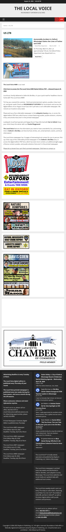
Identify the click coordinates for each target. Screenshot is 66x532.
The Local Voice (33, 8)
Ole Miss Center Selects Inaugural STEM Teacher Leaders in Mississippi (49, 391)
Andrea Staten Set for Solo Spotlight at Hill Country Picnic (48, 406)
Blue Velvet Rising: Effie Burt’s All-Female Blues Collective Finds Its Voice (49, 441)
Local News (8, 55)
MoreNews (32, 530)
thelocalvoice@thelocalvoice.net (50, 513)
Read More (39, 56)
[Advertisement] (33, 312)
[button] (3, 19)
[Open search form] (52, 19)
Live (61, 19)
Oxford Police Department (41, 46)
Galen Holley (45, 375)
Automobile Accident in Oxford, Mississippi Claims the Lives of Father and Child (17, 48)
